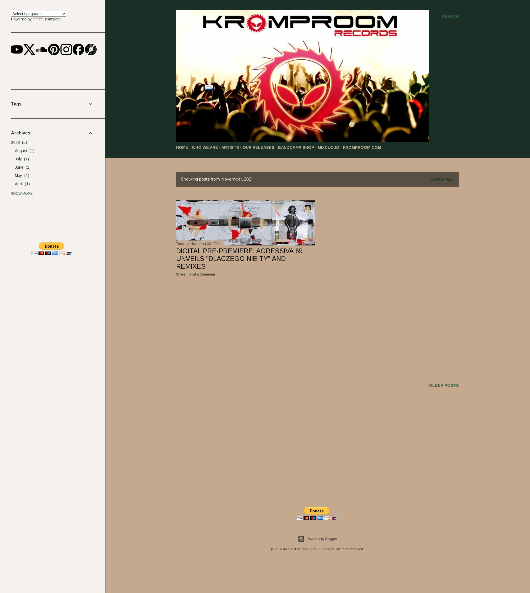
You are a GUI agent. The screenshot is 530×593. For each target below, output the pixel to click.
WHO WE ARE (205, 147)
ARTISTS (230, 147)
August (24, 151)
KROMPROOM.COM (362, 147)
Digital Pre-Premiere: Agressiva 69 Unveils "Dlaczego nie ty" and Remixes (239, 258)
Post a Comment (202, 274)
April (21, 184)
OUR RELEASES (258, 147)
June (22, 167)
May (21, 175)
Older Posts (444, 385)
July (21, 159)
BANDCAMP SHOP (296, 147)
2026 (18, 142)
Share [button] (180, 274)
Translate (52, 19)
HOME (182, 147)
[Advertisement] (245, 328)
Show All (442, 179)
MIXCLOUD (328, 147)
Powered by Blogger (322, 539)
